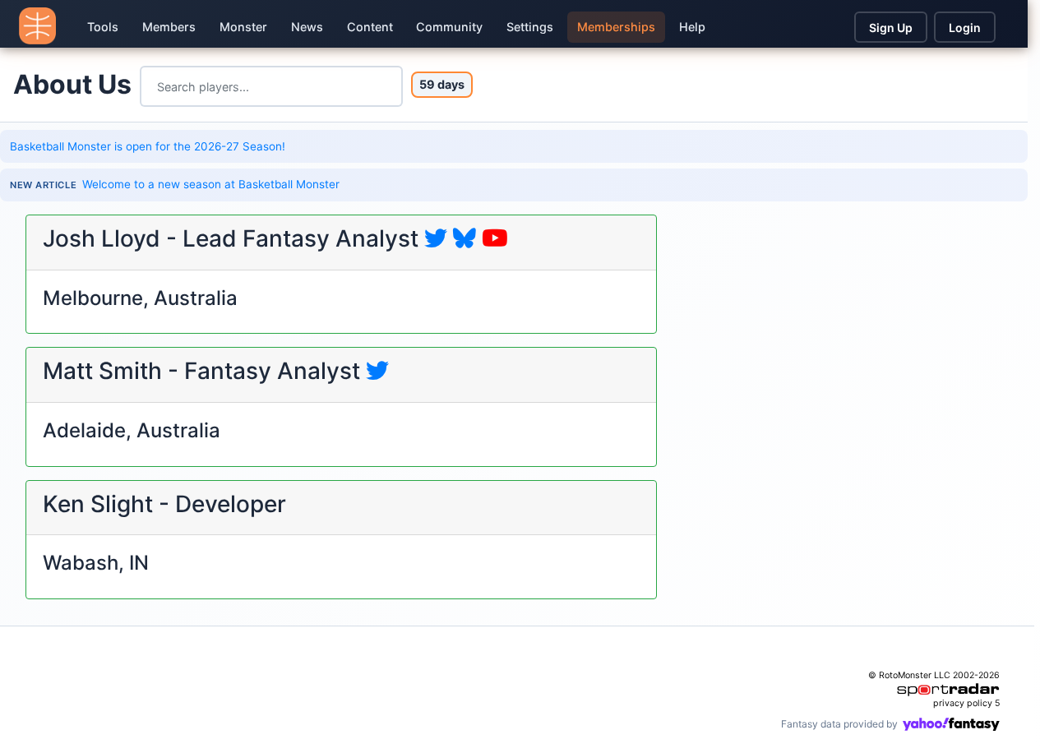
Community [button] (449, 27)
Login (965, 28)
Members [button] (169, 27)
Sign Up (891, 28)
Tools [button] (102, 27)
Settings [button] (529, 27)
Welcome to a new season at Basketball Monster (211, 184)
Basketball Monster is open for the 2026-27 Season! (147, 146)
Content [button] (370, 27)
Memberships (616, 27)
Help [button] (692, 27)
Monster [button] (243, 27)
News (307, 27)
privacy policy (962, 703)
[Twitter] (435, 238)
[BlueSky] (464, 238)
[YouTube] (495, 238)
